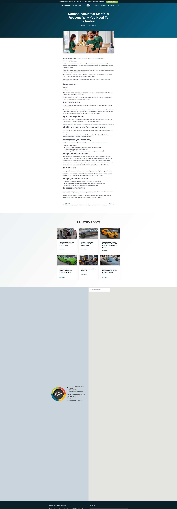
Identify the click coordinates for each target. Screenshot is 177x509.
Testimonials (111, 5)
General (83, 25)
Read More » (62, 249)
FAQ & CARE (103, 5)
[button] (118, 5)
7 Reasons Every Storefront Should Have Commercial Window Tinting (66, 244)
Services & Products (65, 5)
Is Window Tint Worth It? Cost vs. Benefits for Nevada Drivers (87, 244)
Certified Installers (77, 5)
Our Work (96, 5)
